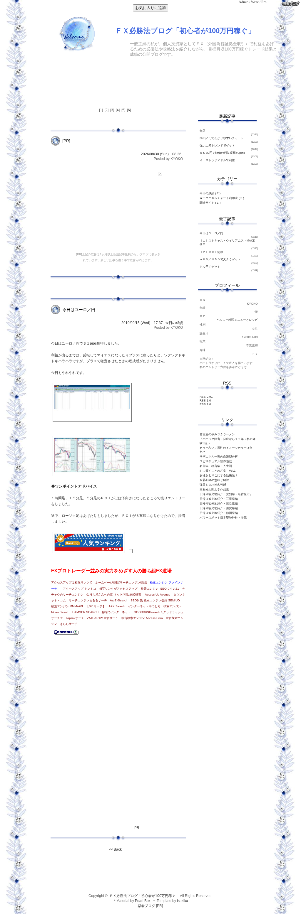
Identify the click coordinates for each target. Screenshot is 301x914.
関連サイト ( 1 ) (210, 202)
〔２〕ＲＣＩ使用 (211, 252)
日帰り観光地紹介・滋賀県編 (219, 508)
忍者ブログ (146, 906)
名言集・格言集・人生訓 (216, 466)
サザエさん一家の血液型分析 (219, 456)
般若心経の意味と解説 (214, 480)
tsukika (182, 901)
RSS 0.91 (206, 396)
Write (255, 2)
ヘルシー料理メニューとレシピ (237, 319)
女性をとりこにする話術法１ (219, 475)
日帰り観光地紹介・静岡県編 (219, 513)
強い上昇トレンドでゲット (217, 145)
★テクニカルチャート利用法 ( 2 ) (222, 198)
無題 (202, 130)
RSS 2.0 (205, 404)
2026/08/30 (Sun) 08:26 (161, 154)
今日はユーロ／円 (211, 233)
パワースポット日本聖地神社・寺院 (223, 517)
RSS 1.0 (205, 400)
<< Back (115, 849)
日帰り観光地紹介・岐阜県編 (219, 503)
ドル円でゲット (210, 266)
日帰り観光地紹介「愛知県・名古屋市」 (226, 494)
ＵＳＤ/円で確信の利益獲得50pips (222, 152)
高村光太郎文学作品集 (214, 489)
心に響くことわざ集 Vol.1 (218, 470)
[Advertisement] (150, 68)
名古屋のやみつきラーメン (217, 434)
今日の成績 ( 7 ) (210, 193)
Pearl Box (142, 901)
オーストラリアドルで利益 (217, 160)
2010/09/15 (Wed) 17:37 (142, 323)
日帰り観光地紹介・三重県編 (219, 498)
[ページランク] (66, 636)
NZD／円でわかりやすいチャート (222, 138)
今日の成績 (174, 323)
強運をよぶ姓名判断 (213, 484)
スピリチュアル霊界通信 (216, 461)
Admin (243, 2)
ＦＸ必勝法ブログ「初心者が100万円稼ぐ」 (143, 896)
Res (264, 2)
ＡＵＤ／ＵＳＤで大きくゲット (220, 259)
